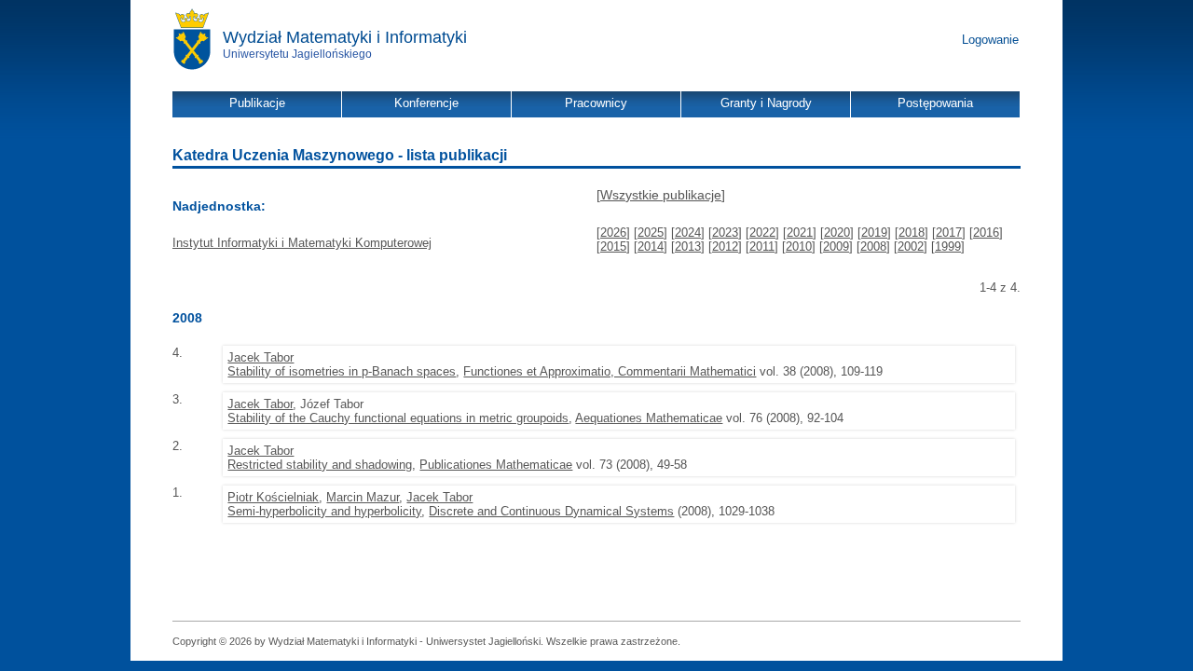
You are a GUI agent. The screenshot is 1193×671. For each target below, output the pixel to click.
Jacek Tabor (260, 357)
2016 (986, 233)
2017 (949, 233)
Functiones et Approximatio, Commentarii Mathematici (609, 371)
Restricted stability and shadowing (319, 465)
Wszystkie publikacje (660, 194)
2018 (911, 233)
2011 (762, 246)
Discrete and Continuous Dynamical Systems (551, 511)
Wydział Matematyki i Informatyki (345, 37)
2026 (613, 233)
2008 (873, 246)
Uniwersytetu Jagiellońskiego (297, 54)
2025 (651, 233)
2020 (837, 233)
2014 (651, 246)
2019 (874, 233)
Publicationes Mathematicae (495, 465)
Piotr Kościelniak (273, 497)
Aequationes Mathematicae (648, 418)
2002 (911, 246)
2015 (613, 246)
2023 (725, 233)
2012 (725, 246)
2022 (762, 233)
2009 (836, 246)
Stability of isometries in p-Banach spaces (341, 371)
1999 (948, 246)
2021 (800, 233)
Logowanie (990, 40)
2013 (688, 246)
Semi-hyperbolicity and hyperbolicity (324, 511)
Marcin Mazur (362, 497)
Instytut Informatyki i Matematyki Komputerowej (302, 243)
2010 (799, 246)
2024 (688, 233)
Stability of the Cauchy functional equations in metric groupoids (398, 418)
